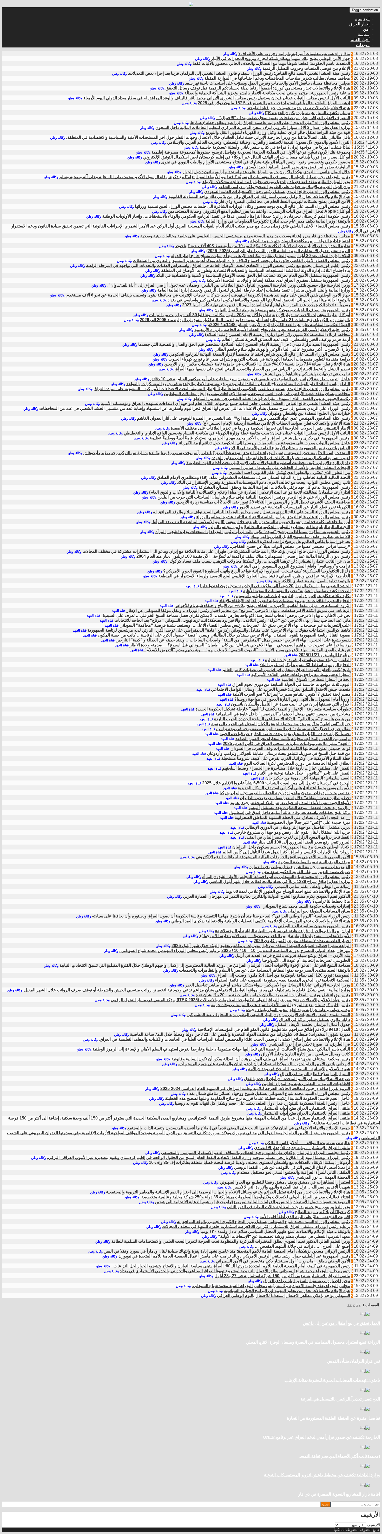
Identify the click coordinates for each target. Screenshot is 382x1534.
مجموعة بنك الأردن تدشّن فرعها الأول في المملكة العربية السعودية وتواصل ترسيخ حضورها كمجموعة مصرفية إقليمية (251, 152)
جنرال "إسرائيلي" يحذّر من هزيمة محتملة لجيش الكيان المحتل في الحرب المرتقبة (281, 724)
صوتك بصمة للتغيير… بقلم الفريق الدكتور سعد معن (306, 871)
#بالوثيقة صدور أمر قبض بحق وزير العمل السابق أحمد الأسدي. (297, 167)
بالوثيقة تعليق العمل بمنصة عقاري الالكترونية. (311, 581)
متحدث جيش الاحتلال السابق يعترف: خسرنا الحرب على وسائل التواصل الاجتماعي (281, 689)
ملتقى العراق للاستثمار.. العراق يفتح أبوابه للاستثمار (306, 1113)
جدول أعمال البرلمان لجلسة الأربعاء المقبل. (312, 1024)
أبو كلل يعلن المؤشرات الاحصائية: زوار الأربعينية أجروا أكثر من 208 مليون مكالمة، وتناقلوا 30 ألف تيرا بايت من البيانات (249, 315)
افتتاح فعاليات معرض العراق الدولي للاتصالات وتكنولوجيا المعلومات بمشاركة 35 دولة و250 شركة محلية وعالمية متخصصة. (245, 1197)
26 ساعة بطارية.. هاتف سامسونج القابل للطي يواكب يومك (300, 536)
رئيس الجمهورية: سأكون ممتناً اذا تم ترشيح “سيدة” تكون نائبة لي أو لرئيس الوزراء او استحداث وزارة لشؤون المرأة (252, 531)
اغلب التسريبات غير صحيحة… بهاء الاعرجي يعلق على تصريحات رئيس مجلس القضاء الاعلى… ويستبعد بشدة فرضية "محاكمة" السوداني (234, 625)
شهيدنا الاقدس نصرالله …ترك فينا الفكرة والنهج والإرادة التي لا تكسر (291, 1187)
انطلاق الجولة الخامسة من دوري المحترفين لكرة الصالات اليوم (297, 763)
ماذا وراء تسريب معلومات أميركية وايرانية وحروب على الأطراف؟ (294, 53)
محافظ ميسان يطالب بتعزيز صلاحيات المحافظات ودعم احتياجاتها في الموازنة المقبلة (277, 78)
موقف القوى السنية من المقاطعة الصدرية (314, 862)
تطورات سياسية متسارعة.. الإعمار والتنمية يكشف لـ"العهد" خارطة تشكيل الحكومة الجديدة (273, 709)
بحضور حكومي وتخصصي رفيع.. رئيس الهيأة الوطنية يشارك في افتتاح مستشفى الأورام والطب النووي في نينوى (255, 162)
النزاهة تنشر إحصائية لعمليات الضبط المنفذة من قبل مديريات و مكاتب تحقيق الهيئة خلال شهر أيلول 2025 (261, 945)
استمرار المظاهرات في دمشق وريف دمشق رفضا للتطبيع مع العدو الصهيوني (284, 1182)
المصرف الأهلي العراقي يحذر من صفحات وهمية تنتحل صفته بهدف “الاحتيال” (283, 117)
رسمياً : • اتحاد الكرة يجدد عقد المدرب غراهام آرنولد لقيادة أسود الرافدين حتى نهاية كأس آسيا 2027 (266, 305)
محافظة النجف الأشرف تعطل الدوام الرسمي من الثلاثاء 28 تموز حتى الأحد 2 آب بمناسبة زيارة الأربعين (263, 502)
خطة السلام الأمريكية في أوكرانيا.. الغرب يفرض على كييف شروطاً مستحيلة (286, 758)
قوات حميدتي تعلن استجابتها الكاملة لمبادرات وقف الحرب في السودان (290, 748)
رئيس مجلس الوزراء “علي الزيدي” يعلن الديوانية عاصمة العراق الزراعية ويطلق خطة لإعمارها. (270, 122)
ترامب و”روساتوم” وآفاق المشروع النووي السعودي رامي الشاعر (294, 566)
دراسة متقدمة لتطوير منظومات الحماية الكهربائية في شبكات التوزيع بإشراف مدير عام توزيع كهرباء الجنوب (259, 359)
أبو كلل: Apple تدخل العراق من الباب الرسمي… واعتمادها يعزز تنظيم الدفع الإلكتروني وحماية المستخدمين (259, 211)
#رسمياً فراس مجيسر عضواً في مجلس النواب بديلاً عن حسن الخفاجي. (290, 546)
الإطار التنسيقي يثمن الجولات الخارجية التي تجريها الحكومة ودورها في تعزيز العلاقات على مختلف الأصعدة (260, 428)
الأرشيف (373, 1525)
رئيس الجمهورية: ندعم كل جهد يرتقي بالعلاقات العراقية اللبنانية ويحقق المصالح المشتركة (274, 487)
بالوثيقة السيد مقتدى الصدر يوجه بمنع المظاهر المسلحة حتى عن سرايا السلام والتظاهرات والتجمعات (264, 970)
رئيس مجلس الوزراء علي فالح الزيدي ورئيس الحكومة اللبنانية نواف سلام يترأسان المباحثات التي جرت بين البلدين (253, 497)
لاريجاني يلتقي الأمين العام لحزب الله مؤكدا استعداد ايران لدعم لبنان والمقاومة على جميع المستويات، (264, 1064)
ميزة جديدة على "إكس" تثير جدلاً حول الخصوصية (309, 822)
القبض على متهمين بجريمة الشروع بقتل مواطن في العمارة (299, 867)
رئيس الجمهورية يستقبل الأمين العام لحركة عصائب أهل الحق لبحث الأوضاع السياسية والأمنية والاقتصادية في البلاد (253, 275)
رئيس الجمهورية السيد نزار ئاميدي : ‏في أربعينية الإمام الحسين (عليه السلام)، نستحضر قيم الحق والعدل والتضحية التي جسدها (244, 344)
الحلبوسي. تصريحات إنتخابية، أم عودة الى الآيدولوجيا (306, 960)
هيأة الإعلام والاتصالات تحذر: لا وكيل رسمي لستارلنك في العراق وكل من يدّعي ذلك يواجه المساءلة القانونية (259, 196)
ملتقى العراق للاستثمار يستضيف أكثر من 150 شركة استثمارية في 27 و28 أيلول (282, 1276)
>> (349, 1305)
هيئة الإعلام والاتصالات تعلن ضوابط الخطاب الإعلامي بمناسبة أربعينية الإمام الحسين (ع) (276, 423)
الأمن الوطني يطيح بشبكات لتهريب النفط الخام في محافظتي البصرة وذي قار (284, 201)
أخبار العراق (359, 24)
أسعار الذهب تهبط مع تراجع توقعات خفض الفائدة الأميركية (301, 674)
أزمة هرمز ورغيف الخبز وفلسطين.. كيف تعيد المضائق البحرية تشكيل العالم (286, 339)
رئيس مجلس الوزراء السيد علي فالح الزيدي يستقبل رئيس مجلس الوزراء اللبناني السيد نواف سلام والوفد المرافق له (251, 512)
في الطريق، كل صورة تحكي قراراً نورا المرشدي (308, 1044)
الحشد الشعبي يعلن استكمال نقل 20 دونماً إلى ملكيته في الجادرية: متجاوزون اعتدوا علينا (275, 586)
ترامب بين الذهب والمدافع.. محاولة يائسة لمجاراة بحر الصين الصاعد (293, 738)
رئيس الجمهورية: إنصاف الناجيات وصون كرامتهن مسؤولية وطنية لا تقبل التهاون (282, 310)
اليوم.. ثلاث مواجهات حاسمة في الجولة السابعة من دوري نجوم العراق (291, 684)
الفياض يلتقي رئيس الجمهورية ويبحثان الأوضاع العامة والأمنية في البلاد (290, 448)
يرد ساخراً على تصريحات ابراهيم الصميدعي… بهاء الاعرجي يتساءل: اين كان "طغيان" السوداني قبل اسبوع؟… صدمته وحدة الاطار (240, 645)
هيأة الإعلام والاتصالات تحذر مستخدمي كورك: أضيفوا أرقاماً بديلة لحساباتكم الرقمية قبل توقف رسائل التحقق (258, 88)
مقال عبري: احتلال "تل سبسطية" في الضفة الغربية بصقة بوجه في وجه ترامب (283, 729)
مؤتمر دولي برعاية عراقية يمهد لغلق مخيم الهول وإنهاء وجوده (298, 1009)
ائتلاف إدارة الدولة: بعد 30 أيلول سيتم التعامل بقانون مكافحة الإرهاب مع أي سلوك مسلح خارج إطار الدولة (260, 255)
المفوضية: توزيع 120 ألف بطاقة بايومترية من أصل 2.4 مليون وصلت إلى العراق (283, 975)
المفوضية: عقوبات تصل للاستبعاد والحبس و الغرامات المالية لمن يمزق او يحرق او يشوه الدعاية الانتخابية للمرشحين (252, 1202)
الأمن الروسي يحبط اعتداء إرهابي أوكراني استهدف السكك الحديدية (294, 788)
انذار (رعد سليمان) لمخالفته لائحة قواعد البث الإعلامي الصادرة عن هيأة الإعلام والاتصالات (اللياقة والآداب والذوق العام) (249, 492)
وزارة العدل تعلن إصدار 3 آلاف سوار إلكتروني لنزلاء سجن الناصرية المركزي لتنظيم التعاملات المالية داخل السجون (252, 127)
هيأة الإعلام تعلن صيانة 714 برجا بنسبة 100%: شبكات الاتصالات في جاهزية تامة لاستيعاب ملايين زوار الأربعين (257, 364)
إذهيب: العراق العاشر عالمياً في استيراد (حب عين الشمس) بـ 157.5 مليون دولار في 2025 (274, 103)
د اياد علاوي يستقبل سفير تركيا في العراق (314, 1019)
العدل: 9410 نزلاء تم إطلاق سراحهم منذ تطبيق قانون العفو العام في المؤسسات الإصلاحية (273, 1029)
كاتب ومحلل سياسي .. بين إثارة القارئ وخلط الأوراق (305, 1054)
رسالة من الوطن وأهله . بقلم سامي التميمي (312, 886)
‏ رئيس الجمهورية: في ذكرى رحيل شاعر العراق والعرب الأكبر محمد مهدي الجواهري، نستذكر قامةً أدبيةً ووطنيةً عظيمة (250, 438)
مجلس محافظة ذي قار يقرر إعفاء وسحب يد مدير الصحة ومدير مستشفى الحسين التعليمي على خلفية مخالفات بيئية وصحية (245, 236)
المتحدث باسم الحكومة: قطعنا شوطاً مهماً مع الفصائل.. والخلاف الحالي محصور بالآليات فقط (271, 63)
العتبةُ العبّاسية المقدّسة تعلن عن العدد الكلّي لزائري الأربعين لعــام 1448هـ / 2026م (279, 324)
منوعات (363, 45)
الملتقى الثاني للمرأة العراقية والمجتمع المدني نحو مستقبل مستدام (293, 1172)
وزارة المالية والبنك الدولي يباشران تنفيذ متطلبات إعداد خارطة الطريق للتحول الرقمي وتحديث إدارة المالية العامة (253, 290)
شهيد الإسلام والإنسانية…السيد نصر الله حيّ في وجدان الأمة (299, 1069)
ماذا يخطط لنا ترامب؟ (331, 901)
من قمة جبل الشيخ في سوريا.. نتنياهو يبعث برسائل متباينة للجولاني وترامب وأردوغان (279, 753)
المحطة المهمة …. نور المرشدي (322, 1177)
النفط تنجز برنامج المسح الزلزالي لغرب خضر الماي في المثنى (298, 837)
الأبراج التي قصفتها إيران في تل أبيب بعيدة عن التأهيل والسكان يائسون (291, 704)
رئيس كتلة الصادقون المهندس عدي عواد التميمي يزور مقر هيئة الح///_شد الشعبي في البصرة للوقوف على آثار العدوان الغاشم (243, 418)
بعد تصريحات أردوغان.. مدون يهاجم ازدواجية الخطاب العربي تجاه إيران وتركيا (285, 793)
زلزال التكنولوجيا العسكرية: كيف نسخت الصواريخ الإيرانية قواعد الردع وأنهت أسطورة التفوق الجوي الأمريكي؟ (256, 571)
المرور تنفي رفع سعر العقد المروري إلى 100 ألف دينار (304, 842)
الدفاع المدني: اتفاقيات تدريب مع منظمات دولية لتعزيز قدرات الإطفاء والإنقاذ (285, 600)
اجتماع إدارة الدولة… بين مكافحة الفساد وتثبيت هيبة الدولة (300, 241)
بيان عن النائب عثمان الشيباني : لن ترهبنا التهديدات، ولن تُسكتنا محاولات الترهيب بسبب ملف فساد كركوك (259, 561)
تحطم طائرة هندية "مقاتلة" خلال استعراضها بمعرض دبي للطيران (295, 798)
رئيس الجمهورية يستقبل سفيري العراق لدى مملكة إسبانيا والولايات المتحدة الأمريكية (278, 280)
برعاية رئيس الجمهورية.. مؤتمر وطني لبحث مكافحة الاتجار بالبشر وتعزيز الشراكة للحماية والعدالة (267, 93)
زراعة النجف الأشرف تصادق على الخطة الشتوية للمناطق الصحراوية (293, 817)
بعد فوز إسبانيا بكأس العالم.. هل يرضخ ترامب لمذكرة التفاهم (298, 541)
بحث (325, 1504)
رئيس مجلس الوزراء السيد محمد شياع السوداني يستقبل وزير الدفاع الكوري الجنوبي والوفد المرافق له (263, 1221)
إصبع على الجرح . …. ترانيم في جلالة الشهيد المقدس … (302, 1246)
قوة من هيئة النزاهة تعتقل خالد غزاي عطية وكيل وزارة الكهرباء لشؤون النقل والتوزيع (278, 132)
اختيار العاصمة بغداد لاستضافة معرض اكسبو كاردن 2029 (302, 940)
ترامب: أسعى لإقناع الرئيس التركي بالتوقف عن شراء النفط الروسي (292, 1167)
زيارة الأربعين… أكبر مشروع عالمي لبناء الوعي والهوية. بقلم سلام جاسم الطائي (282, 349)
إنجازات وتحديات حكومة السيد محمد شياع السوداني (305, 906)
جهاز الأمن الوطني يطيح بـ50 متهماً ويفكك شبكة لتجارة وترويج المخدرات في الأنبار (280, 58)
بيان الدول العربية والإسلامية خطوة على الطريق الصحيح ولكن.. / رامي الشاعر (284, 186)
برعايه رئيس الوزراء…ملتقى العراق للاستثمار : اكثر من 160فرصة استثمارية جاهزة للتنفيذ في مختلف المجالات (256, 1226)
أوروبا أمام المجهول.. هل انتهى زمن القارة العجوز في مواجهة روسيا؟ (292, 699)
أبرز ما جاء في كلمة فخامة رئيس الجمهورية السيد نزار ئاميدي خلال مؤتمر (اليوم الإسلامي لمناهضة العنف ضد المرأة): (251, 522)
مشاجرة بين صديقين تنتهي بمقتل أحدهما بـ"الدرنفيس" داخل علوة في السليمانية (283, 714)
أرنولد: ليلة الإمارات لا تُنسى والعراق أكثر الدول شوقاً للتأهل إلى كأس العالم (286, 852)
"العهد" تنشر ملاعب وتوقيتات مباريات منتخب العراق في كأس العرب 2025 (287, 743)
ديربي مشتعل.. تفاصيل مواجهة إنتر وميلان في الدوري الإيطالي (298, 827)
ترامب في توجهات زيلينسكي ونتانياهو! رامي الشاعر (306, 374)
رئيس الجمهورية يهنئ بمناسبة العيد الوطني (314, 926)
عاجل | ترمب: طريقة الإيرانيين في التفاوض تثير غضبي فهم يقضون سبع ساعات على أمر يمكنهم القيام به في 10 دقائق (250, 379)
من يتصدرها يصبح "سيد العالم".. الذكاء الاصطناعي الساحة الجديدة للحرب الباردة (282, 719)
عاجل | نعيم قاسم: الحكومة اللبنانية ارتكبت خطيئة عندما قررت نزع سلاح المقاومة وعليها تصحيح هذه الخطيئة (257, 1098)
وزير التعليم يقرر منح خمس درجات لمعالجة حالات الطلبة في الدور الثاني (288, 1207)
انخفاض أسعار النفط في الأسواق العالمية (316, 679)
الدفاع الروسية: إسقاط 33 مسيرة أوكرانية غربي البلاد (305, 664)
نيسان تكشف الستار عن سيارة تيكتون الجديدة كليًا (307, 112)
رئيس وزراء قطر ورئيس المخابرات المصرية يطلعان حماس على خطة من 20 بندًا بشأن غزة (273, 995)
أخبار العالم (360, 39)
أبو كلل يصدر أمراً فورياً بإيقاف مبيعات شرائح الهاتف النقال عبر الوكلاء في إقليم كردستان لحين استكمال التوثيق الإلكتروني (246, 157)
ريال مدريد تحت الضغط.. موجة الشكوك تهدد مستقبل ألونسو (299, 807)
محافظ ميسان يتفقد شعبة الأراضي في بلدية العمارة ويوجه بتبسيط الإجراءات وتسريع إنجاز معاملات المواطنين (257, 393)
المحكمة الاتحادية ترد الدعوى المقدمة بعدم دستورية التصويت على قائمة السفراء (283, 980)
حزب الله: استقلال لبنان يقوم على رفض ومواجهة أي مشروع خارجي (292, 832)
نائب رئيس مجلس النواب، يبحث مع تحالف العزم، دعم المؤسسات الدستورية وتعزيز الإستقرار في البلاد (263, 482)
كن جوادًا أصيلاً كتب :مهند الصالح (322, 1212)
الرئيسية (362, 19)
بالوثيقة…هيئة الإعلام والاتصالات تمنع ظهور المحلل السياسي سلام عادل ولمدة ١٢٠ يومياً (275, 1231)
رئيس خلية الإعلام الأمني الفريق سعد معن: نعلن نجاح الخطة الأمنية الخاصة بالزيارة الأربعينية (272, 329)
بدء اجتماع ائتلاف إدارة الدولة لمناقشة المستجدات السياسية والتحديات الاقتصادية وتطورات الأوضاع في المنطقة (255, 270)
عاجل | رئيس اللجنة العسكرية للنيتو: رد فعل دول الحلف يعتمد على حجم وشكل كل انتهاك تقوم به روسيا (262, 1103)
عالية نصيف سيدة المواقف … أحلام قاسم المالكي (307, 1143)
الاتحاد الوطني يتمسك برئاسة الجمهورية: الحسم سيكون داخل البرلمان (291, 847)
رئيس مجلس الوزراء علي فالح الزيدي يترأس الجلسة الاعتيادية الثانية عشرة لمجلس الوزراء (273, 517)
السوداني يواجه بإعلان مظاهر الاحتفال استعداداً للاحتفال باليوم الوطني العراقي (283, 1295)
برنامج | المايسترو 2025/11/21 (325, 655)
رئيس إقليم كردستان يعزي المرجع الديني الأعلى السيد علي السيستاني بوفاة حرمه (280, 1005)
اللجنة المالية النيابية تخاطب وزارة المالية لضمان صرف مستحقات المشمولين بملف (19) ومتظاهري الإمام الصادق (253, 477)
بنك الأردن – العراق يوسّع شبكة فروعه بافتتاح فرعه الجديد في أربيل (292, 955)
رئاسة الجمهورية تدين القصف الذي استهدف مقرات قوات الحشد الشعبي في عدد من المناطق (271, 398)
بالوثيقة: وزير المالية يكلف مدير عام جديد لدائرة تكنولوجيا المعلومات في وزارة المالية (278, 221)
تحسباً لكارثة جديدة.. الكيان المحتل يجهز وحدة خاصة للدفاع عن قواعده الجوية (285, 733)
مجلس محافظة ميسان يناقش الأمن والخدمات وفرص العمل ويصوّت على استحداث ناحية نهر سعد (267, 83)
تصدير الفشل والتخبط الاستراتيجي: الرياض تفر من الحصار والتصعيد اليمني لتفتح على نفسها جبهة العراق (262, 369)
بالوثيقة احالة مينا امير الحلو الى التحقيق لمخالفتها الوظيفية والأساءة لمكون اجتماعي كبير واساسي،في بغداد (259, 300)
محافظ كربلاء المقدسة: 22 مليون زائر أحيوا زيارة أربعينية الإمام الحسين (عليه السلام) (277, 334)
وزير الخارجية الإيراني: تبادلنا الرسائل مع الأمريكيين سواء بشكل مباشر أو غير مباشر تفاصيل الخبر (267, 985)
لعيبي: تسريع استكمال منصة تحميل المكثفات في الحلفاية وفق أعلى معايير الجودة (281, 457)
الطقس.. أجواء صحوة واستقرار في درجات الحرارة (308, 660)
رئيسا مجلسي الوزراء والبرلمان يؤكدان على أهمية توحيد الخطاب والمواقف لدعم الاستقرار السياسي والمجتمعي (255, 1152)
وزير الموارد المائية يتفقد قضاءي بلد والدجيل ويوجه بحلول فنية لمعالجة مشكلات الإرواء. (276, 181)
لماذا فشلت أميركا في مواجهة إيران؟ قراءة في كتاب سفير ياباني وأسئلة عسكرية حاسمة (275, 147)
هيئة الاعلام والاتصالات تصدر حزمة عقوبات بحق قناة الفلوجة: (298, 108)
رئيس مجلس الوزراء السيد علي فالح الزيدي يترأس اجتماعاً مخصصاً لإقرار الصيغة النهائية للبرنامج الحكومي (259, 354)
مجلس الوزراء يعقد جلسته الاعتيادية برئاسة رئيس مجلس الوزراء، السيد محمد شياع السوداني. (271, 1285)
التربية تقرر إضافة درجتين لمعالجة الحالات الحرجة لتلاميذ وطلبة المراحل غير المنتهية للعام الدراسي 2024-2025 (255, 1088)
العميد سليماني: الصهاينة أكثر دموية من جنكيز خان (308, 778)
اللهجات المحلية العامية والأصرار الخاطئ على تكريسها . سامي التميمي (289, 467)
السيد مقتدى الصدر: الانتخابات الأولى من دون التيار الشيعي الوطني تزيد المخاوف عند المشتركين (268, 1014)
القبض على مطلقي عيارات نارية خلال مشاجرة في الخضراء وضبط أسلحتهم (286, 768)
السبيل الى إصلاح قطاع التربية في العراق (315, 1074)
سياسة (364, 34)
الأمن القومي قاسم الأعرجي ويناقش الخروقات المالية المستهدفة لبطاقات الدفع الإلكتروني (273, 857)
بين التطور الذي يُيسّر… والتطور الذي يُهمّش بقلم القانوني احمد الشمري (289, 472)
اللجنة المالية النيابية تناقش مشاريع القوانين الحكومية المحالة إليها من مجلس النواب (279, 526)
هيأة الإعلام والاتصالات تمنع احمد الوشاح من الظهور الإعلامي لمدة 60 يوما (288, 891)
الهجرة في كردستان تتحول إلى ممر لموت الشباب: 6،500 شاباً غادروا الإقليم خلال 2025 (276, 783)
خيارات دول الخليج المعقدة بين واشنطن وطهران (309, 413)
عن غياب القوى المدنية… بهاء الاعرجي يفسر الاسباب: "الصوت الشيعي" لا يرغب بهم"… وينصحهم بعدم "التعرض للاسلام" (247, 650)
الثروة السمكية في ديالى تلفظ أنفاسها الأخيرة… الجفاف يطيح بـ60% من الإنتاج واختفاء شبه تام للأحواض (262, 605)
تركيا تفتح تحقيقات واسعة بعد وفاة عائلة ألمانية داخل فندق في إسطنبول (290, 812)
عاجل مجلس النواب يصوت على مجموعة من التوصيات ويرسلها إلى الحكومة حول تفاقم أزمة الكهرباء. (264, 443)
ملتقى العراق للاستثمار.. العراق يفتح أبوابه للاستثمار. (306, 1108)
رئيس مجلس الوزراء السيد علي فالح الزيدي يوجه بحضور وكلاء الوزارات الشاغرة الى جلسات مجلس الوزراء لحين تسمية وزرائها (242, 206)
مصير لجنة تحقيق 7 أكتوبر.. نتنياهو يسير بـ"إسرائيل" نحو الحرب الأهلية (292, 694)
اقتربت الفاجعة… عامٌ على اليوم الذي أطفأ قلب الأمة (305, 1216)
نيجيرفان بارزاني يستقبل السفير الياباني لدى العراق (306, 1281)
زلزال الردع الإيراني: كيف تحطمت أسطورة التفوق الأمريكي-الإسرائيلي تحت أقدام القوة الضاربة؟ (268, 462)
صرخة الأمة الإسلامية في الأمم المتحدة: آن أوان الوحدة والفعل (297, 1078)
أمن (366, 29)
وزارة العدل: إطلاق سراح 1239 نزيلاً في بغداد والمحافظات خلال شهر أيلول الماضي (279, 881)
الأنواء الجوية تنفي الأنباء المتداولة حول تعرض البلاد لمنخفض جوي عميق (290, 802)
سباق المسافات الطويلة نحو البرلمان (319, 911)
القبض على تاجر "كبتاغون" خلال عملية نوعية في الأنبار (304, 773)
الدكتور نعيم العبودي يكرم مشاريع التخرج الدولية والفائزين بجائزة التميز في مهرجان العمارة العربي (266, 896)
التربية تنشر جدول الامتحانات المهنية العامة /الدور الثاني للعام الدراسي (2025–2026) (278, 250)
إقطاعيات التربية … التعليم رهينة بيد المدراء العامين (306, 1083)
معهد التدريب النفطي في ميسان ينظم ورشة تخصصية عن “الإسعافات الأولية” (284, 1236)
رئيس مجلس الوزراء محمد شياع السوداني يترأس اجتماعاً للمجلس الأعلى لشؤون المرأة (276, 876)
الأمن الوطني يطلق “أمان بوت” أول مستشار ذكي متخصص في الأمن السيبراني (283, 1261)
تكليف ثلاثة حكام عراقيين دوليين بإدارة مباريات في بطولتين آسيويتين (292, 595)
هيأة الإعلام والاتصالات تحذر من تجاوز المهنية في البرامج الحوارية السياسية (287, 1290)
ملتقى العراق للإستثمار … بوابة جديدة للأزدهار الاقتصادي (302, 1147)
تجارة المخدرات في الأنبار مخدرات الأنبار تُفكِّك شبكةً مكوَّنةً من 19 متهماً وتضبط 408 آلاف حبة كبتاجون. (262, 246)
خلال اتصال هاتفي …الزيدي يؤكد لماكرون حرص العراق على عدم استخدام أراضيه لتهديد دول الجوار (266, 172)
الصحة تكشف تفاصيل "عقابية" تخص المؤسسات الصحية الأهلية (297, 591)
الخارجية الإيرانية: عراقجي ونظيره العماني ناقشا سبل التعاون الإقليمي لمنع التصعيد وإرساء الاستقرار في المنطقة (254, 576)
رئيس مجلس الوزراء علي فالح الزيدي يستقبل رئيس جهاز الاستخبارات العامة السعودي (277, 191)
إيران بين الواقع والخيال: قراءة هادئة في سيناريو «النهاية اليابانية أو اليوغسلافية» (282, 931)
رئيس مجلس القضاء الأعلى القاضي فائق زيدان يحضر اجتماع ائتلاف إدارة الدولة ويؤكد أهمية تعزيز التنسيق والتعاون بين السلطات (241, 260)
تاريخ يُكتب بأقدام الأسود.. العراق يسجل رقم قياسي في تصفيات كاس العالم (286, 669)
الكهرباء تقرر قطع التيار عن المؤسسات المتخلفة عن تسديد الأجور (294, 507)
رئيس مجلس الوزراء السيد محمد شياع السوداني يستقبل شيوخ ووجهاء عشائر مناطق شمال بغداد (268, 1093)
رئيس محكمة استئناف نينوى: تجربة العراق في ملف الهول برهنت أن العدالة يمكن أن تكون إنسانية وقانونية (261, 1059)
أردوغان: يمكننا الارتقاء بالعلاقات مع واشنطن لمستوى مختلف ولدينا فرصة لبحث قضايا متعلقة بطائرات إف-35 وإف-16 (249, 1162)
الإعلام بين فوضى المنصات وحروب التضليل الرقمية (306, 68)
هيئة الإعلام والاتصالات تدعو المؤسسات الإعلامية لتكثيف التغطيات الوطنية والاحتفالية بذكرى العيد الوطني (260, 921)
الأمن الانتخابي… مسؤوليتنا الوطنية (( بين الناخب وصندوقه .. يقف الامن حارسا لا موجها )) (275, 936)
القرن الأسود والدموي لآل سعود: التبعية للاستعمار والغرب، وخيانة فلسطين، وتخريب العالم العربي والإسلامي (259, 142)
